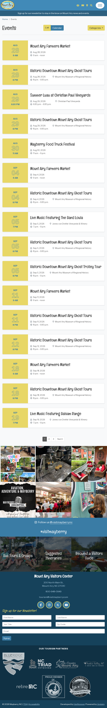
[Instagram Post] (18, 464)
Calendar (57, 27)
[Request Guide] (82, 5)
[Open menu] (100, 5)
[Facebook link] (40, 604)
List (47, 27)
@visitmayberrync (61, 522)
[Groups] (77, 5)
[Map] (87, 5)
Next (59, 439)
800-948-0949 (53, 591)
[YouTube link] (66, 604)
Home (5, 19)
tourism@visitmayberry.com (53, 597)
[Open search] (91, 5)
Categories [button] (95, 27)
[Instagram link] (49, 604)
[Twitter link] (57, 604)
